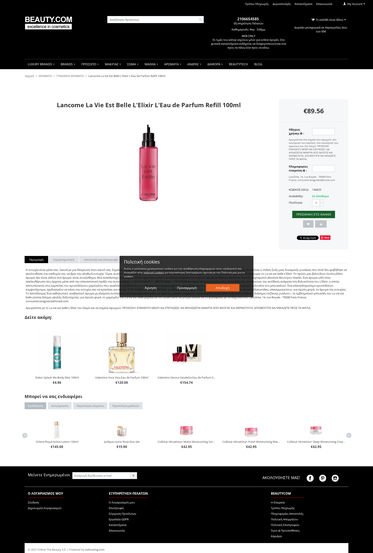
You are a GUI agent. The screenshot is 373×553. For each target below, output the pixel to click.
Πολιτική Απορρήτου (284, 519)
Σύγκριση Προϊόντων (122, 514)
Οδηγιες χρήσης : (296, 131)
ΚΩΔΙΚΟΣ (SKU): (299, 190)
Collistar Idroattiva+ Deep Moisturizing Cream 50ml (257, 442)
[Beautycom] (48, 22)
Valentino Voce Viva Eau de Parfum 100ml (121, 377)
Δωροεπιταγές (282, 4)
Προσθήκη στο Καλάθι (313, 214)
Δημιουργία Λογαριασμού (45, 508)
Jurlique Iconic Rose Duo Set (62, 442)
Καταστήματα (303, 4)
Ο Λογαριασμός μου (122, 502)
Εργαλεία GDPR (119, 519)
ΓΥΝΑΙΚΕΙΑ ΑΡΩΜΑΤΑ (70, 76)
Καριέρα (276, 536)
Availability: (296, 196)
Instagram (335, 478)
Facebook (310, 478)
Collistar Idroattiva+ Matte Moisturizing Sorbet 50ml (127, 442)
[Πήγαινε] (133, 475)
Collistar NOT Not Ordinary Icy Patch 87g (322, 424)
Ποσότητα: (296, 203)
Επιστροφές (116, 508)
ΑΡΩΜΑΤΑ (45, 76)
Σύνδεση (33, 502)
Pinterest (322, 478)
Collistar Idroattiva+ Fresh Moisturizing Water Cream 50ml (192, 442)
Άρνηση (150, 288)
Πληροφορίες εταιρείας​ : (298, 168)
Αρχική (29, 76)
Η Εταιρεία (278, 502)
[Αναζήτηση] (200, 20)
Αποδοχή (222, 288)
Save (327, 237)
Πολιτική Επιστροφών (285, 525)
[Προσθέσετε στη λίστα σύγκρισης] (321, 224)
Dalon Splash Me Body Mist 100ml (57, 377)
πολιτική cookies (154, 272)
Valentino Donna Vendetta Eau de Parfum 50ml (186, 377)
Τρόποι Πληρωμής (257, 4)
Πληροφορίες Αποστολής (287, 514)
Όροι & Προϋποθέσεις (285, 530)
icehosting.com (94, 549)
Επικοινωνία (324, 4)
